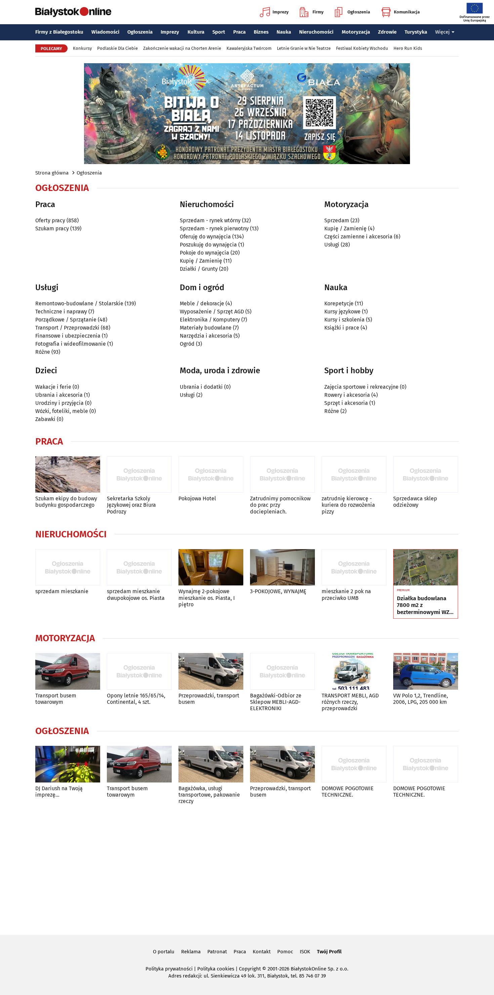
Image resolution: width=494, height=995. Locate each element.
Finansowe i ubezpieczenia (67, 336)
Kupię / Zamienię (201, 261)
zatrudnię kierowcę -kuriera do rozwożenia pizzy (348, 504)
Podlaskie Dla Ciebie (117, 48)
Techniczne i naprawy (61, 311)
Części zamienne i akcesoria (358, 236)
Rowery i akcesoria (347, 395)
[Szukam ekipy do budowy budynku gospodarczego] (67, 474)
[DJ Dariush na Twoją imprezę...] (67, 764)
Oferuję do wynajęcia (205, 236)
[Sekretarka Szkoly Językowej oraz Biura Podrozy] (139, 474)
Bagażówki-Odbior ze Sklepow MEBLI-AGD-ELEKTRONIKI (275, 702)
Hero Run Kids (408, 48)
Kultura (196, 32)
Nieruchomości (316, 32)
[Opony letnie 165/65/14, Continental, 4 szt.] (139, 671)
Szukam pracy (52, 228)
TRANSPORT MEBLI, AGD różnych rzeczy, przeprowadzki (350, 702)
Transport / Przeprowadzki (67, 327)
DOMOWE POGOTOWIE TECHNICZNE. (348, 791)
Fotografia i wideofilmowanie (70, 344)
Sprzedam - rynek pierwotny (214, 228)
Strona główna (52, 173)
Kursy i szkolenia (344, 319)
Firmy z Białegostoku (59, 32)
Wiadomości (105, 32)
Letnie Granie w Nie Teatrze (304, 48)
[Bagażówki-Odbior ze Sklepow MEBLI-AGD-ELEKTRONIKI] (282, 671)
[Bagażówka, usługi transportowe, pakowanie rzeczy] (210, 764)
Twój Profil (329, 952)
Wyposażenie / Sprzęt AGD (212, 311)
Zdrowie (387, 32)
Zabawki (45, 419)
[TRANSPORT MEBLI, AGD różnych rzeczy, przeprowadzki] (354, 671)
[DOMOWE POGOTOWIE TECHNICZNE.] (354, 764)
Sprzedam (336, 220)
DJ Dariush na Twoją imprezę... (59, 791)
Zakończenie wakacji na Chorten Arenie (182, 48)
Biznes (261, 32)
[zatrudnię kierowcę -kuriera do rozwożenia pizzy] (354, 474)
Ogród (187, 344)
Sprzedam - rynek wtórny (210, 220)
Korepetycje (339, 303)
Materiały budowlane (206, 327)
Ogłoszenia (358, 11)
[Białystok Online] (73, 12)
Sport (218, 32)
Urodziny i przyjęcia (59, 403)
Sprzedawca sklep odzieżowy (415, 501)
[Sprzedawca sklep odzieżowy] (425, 474)
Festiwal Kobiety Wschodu (362, 48)
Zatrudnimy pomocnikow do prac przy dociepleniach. (280, 504)
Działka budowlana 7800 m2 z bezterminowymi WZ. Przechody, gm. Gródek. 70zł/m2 (424, 605)
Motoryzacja (356, 32)
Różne (42, 352)
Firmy (318, 11)
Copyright (250, 969)
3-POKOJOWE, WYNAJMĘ (278, 591)
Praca (239, 32)
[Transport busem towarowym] (67, 671)
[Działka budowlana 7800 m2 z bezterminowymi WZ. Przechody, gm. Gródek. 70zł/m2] (426, 567)
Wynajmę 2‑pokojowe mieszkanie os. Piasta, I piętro (206, 597)
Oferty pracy (50, 220)
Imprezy (281, 11)
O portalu (163, 952)
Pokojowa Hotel (197, 498)
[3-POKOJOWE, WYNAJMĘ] (282, 567)
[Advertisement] (247, 868)
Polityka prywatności (169, 969)
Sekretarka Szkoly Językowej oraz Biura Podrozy (131, 504)
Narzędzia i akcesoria (206, 336)
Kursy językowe (342, 311)
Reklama (191, 952)
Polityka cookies (215, 969)
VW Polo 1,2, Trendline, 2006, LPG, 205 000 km (420, 698)
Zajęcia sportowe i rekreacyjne (361, 387)
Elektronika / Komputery (210, 319)
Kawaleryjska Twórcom (249, 48)
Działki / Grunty (199, 269)
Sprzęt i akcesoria (346, 403)
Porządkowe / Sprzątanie (65, 319)
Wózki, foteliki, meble (61, 411)
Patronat (217, 952)
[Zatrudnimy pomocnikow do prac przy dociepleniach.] (282, 474)
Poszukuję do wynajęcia (208, 244)
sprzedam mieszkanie (61, 591)
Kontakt (262, 952)
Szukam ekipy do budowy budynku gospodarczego (66, 501)
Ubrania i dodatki (201, 387)
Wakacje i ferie (53, 387)
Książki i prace (341, 327)
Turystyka (416, 32)
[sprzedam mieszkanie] (67, 567)
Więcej (442, 32)
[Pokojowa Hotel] (210, 474)
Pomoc (285, 952)
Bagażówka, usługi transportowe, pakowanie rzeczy (209, 794)
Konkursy (82, 48)
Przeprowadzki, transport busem (208, 698)
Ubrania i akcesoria (59, 395)
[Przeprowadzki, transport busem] (210, 671)
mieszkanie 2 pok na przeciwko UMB (346, 594)
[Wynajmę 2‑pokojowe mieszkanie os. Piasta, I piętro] (210, 567)
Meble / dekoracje (202, 303)
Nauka (284, 32)
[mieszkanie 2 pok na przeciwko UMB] (354, 567)
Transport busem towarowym (55, 698)
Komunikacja (407, 11)
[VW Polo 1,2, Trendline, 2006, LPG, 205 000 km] (425, 671)
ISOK (305, 952)
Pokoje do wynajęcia (204, 253)
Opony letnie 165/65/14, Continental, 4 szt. (136, 698)
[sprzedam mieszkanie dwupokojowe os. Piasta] (139, 567)
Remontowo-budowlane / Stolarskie (79, 303)
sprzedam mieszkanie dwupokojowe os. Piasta (136, 594)
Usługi (331, 244)
